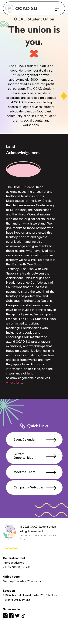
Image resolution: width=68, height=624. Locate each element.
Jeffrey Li (44, 535)
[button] (57, 8)
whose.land (14, 382)
